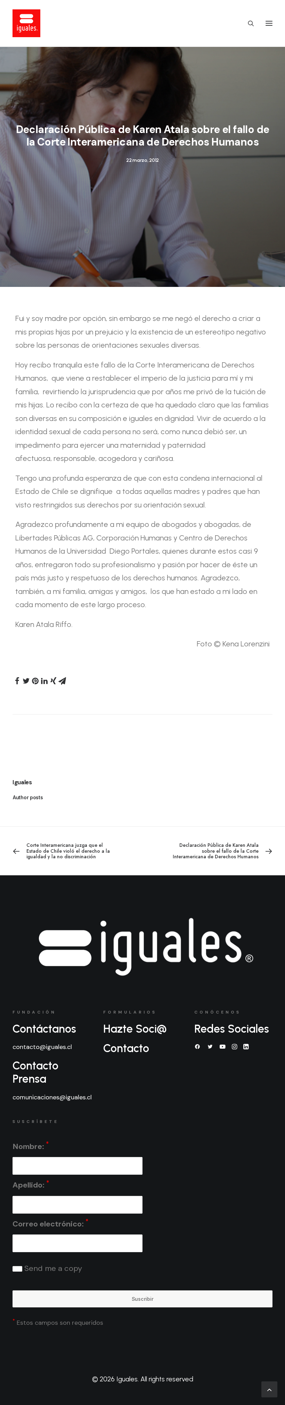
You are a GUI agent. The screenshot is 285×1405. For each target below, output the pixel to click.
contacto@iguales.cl (42, 1047)
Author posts (28, 797)
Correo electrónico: (50, 1223)
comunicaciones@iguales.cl (52, 1097)
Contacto (126, 1048)
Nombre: (31, 1145)
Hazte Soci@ (135, 1028)
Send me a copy (52, 1268)
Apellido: (31, 1184)
